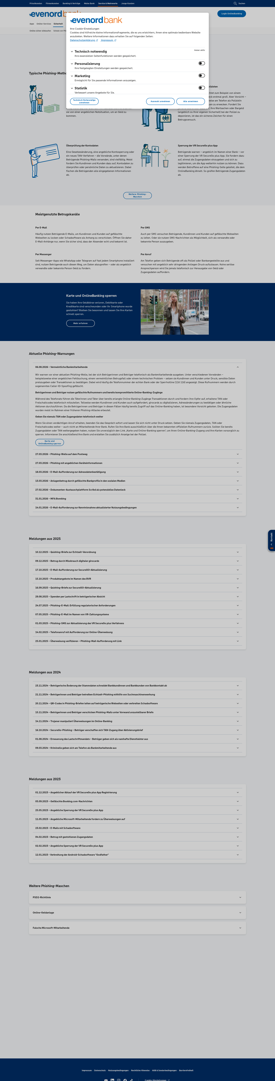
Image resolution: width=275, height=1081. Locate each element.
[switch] (202, 63)
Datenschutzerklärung (82, 40)
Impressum (107, 40)
